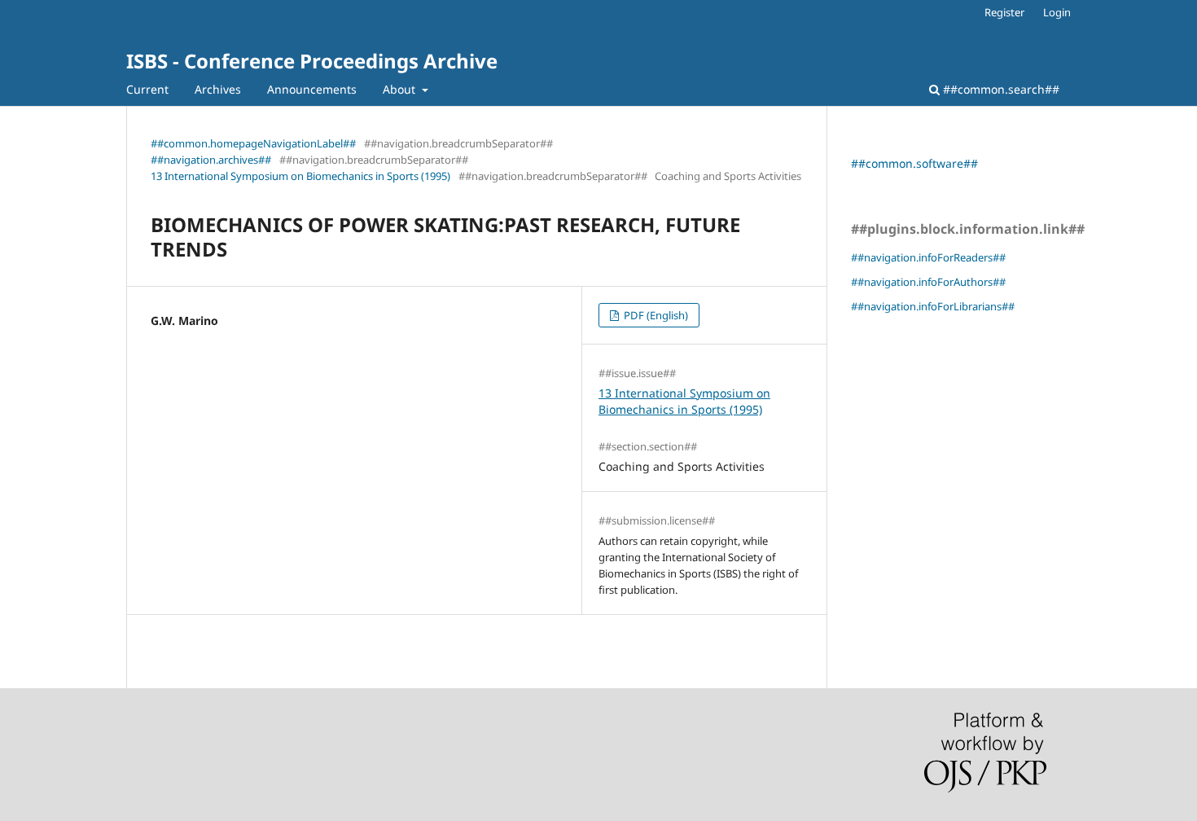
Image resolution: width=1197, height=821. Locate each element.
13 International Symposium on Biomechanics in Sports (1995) (300, 176)
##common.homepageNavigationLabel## (253, 143)
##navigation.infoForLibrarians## (933, 306)
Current (147, 89)
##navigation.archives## (211, 159)
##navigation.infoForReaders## (928, 257)
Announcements (312, 89)
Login (1057, 12)
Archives (218, 89)
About (401, 89)
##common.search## (999, 89)
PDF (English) (654, 315)
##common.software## (914, 163)
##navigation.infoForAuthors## (928, 281)
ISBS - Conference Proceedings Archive (312, 60)
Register (1004, 12)
